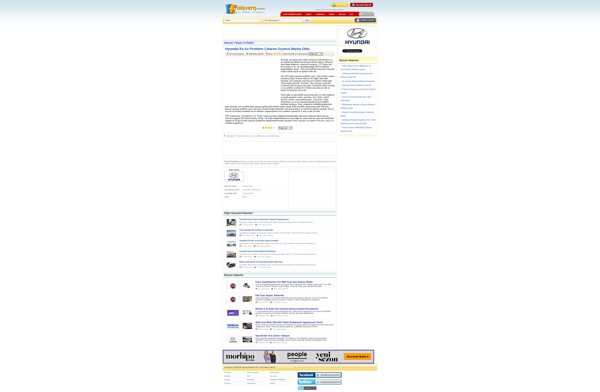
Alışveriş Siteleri (252, 372)
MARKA (309, 14)
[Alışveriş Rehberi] (244, 15)
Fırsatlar (227, 379)
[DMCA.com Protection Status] (307, 390)
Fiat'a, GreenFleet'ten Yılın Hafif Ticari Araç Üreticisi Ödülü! (284, 282)
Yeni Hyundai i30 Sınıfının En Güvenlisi (256, 230)
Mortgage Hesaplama (277, 379)
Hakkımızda (251, 383)
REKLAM (342, 14)
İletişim (272, 383)
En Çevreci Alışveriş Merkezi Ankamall (358, 81)
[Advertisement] (280, 32)
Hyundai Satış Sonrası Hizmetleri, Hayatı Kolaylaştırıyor (264, 219)
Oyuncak (227, 383)
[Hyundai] (234, 181)
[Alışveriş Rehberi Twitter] (320, 385)
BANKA (331, 14)
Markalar (227, 376)
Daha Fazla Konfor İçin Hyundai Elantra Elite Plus (261, 262)
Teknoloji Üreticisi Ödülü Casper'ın (356, 85)
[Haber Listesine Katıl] (365, 21)
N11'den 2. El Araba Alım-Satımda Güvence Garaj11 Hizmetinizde (286, 309)
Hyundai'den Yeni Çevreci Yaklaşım (272, 336)
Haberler (228, 43)
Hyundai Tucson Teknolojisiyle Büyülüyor (257, 251)
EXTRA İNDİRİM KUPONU (292, 14)
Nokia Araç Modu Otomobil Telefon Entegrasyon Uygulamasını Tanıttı (289, 322)
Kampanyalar (274, 372)
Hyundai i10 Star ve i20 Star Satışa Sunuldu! (258, 241)
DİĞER (360, 14)
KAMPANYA (320, 14)
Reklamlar (250, 379)
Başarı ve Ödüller (245, 43)
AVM (351, 14)
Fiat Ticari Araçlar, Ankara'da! (269, 295)
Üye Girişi (273, 376)
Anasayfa (227, 372)
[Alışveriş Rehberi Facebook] (320, 378)
